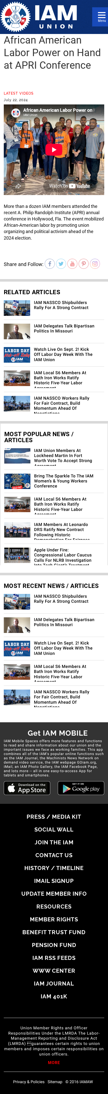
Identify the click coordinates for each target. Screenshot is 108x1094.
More (54, 1063)
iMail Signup (54, 881)
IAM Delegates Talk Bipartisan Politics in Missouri (64, 329)
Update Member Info (54, 893)
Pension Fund (54, 945)
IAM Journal (54, 983)
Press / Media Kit (54, 816)
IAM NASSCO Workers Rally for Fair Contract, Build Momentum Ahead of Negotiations (61, 406)
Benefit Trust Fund (54, 932)
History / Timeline (54, 868)
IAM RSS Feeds (54, 958)
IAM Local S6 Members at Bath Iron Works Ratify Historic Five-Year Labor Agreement (60, 380)
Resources (54, 906)
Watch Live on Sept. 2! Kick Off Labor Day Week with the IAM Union (63, 354)
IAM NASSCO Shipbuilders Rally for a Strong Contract (61, 305)
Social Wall (54, 829)
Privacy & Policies (28, 1082)
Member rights (54, 919)
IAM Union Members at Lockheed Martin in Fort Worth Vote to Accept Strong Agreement (63, 458)
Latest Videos (19, 93)
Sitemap (55, 1082)
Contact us (54, 855)
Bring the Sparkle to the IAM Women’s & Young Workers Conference (64, 481)
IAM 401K (54, 996)
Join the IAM (54, 842)
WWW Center (54, 970)
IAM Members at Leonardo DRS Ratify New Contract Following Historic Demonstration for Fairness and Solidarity (62, 535)
